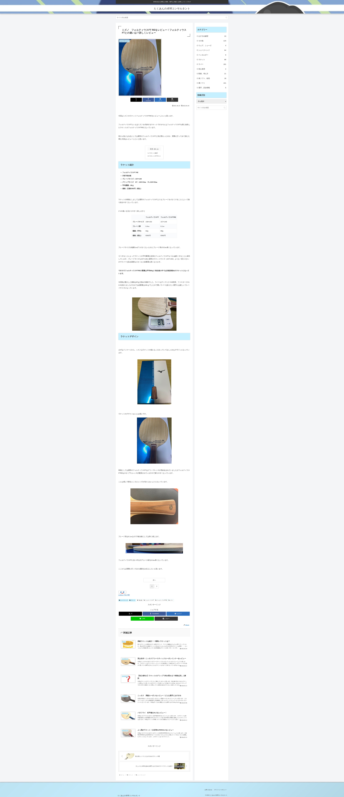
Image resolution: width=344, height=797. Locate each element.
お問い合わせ (208, 789)
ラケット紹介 (153, 153)
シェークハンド (124, 600)
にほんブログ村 (124, 595)
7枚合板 (140, 600)
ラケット (133, 600)
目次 (151, 149)
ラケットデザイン (155, 156)
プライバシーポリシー (220, 789)
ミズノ (171, 600)
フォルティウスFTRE (162, 600)
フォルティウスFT (149, 600)
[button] (226, 17)
